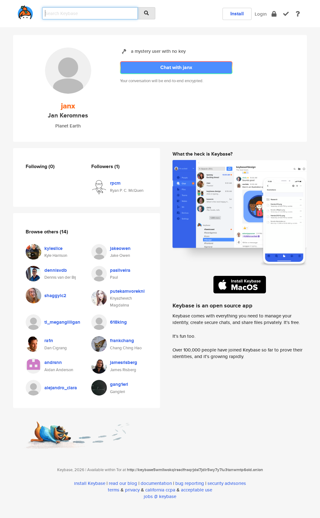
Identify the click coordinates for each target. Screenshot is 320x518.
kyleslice (53, 248)
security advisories (227, 483)
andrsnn (53, 362)
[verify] (286, 14)
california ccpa (160, 489)
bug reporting (189, 483)
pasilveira (120, 270)
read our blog (123, 483)
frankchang (122, 340)
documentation (156, 483)
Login (261, 14)
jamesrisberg (123, 362)
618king (118, 322)
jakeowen (120, 248)
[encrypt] (274, 14)
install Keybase (89, 483)
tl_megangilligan (62, 322)
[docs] (298, 14)
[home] (25, 11)
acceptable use (196, 489)
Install (237, 13)
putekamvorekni (127, 291)
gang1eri (119, 384)
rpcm (115, 183)
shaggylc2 (55, 295)
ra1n (48, 340)
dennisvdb (55, 270)
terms (113, 489)
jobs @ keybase (160, 496)
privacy (132, 489)
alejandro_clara (60, 387)
